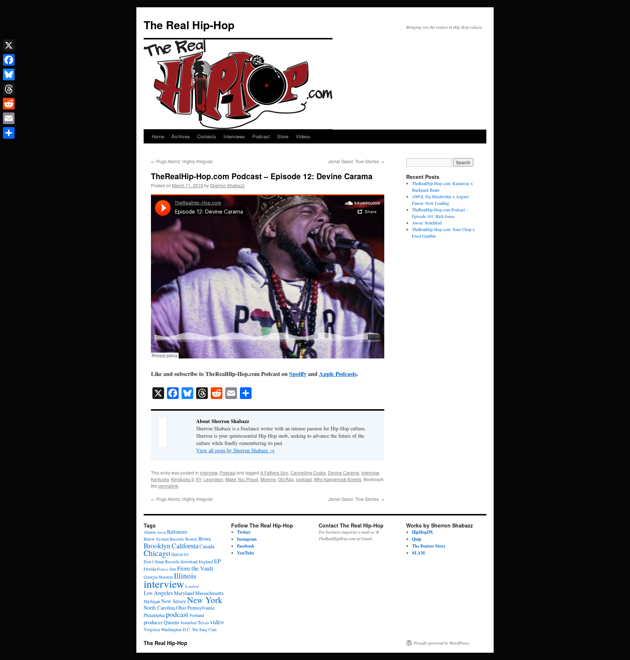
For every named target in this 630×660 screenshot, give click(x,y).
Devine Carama (343, 472)
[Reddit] (8, 103)
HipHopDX (422, 532)
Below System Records (164, 539)
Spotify (298, 373)
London (192, 586)
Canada (206, 546)
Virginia (152, 629)
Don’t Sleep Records (161, 561)
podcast (304, 479)
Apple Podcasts (338, 373)
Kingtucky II (182, 479)
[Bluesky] (8, 74)
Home (158, 136)
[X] (8, 45)
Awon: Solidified (427, 223)
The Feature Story (429, 546)
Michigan (152, 601)
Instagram (247, 539)
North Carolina (159, 607)
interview (208, 472)
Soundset (188, 622)
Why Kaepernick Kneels (337, 479)
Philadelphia (154, 615)
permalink (168, 486)
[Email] (8, 118)
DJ (186, 554)
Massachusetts (209, 593)
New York (204, 600)
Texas (203, 622)
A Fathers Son (274, 472)
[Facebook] (8, 60)
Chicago (157, 553)
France (162, 569)
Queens (171, 622)
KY (198, 479)
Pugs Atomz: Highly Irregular (182, 161)
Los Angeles (158, 592)
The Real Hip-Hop (189, 24)
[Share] (8, 133)
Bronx (204, 538)
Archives (180, 136)
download (189, 561)
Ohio (181, 607)
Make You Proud (241, 479)
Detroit (177, 554)
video (216, 622)
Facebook (245, 546)
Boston (191, 539)
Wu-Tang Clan (204, 629)
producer (153, 622)
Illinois (185, 576)
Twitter (243, 532)
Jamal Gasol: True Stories (356, 161)
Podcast (261, 136)
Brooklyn (157, 545)
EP (217, 561)
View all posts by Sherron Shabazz (235, 450)
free (173, 569)
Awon (161, 532)
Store (282, 136)
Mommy (268, 479)
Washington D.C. (176, 629)
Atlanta (150, 532)
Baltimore (177, 531)
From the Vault (195, 568)
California (185, 545)
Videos (303, 136)
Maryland (184, 593)
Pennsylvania (200, 607)
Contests (206, 136)
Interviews (234, 136)
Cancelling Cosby (308, 472)
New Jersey (173, 601)
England (206, 561)
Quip (416, 539)
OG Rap (286, 479)
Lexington (213, 479)
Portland (197, 615)
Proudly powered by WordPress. (441, 643)
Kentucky (160, 479)
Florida (150, 569)
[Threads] (8, 89)
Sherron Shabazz (227, 185)
